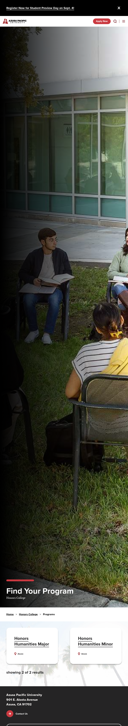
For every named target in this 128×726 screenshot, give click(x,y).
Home (10, 614)
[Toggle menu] (123, 21)
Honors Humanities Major (31, 641)
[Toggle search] (115, 21)
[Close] (119, 8)
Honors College (28, 614)
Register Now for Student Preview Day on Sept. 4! (40, 8)
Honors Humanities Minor (95, 641)
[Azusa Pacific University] (14, 21)
